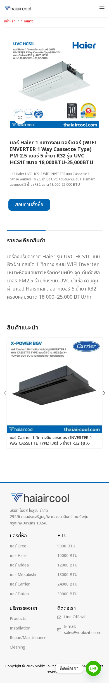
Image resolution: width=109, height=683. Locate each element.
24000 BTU (67, 584)
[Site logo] (18, 8)
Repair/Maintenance (28, 638)
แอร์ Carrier (20, 584)
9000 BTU (66, 546)
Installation (20, 628)
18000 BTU (67, 575)
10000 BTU (67, 556)
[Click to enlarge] (20, 118)
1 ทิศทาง (27, 21)
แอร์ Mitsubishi (23, 575)
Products (18, 619)
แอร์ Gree (18, 546)
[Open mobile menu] (102, 8)
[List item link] (79, 617)
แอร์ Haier (18, 556)
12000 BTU (67, 565)
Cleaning (17, 647)
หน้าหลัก (9, 21)
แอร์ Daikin (19, 594)
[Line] (93, 668)
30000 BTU (67, 594)
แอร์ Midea (19, 565)
